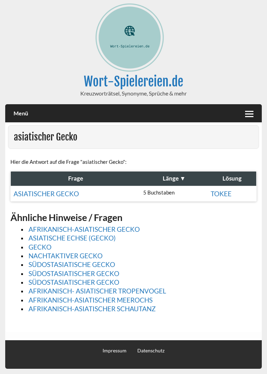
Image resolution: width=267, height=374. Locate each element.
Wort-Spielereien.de (133, 82)
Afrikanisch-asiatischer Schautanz (92, 309)
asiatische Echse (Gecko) (72, 238)
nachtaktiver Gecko (66, 256)
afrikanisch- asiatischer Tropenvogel (97, 291)
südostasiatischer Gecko (74, 273)
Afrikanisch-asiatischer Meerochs (91, 300)
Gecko (40, 247)
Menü (21, 113)
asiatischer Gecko (46, 194)
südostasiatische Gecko (72, 264)
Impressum (115, 350)
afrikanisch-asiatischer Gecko (84, 229)
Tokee (221, 194)
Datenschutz (150, 350)
